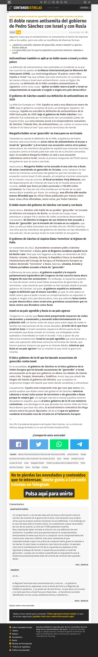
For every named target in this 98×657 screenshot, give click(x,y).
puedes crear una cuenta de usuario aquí (53, 616)
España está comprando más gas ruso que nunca (52, 387)
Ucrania (45, 467)
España (84, 7)
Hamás (66, 458)
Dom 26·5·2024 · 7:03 (76, 32)
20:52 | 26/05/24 (81, 601)
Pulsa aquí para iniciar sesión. (62, 613)
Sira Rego (36, 467)
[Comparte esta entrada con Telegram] (79, 445)
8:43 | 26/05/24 (82, 565)
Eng (18, 32)
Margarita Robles (37, 463)
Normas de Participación (22, 643)
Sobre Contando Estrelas (22, 627)
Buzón (14, 640)
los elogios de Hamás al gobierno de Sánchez (47, 378)
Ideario (15, 630)
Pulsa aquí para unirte (49, 493)
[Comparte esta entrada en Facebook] (18, 445)
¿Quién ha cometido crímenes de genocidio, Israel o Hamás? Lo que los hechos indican (47, 46)
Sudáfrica (51, 376)
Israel (26, 463)
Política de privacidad (20, 650)
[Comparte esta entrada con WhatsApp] (59, 445)
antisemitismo (72, 454)
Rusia (28, 467)
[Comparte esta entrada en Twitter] (39, 445)
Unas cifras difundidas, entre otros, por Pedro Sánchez (47, 199)
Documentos (17, 637)
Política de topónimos (21, 646)
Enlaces (15, 634)
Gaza (59, 458)
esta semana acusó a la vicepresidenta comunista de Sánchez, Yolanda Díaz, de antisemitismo (47, 122)
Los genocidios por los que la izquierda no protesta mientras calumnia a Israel (47, 51)
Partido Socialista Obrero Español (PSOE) (62, 463)
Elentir (12, 32)
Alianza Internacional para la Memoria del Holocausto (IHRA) (41, 454)
